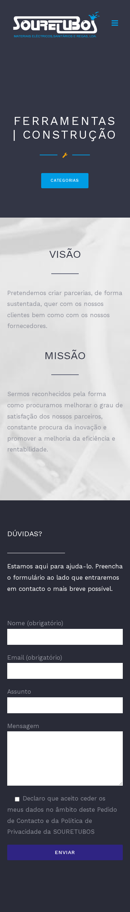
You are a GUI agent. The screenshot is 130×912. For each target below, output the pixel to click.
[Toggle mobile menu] (115, 23)
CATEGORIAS (65, 180)
